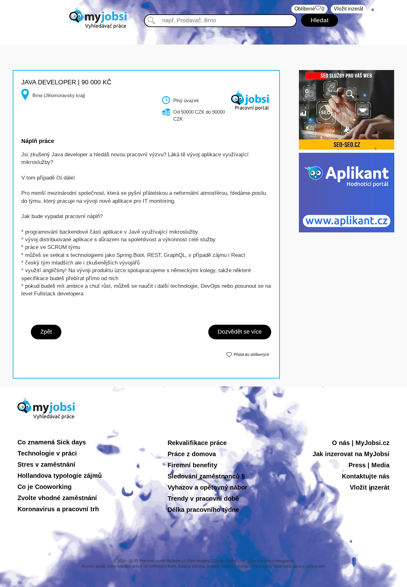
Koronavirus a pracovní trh (58, 509)
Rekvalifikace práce (197, 442)
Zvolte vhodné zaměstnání (57, 497)
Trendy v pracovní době (203, 498)
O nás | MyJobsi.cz (361, 442)
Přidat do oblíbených (251, 354)
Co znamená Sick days (51, 442)
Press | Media (369, 465)
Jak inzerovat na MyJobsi (351, 453)
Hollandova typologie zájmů (59, 475)
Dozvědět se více (240, 332)
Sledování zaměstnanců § (206, 476)
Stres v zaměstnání (46, 464)
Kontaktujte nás (366, 476)
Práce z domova (192, 453)
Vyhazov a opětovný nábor (207, 487)
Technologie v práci (47, 453)
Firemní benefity (192, 465)
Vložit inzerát (348, 8)
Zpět (46, 332)
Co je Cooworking (44, 486)
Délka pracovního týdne (203, 509)
